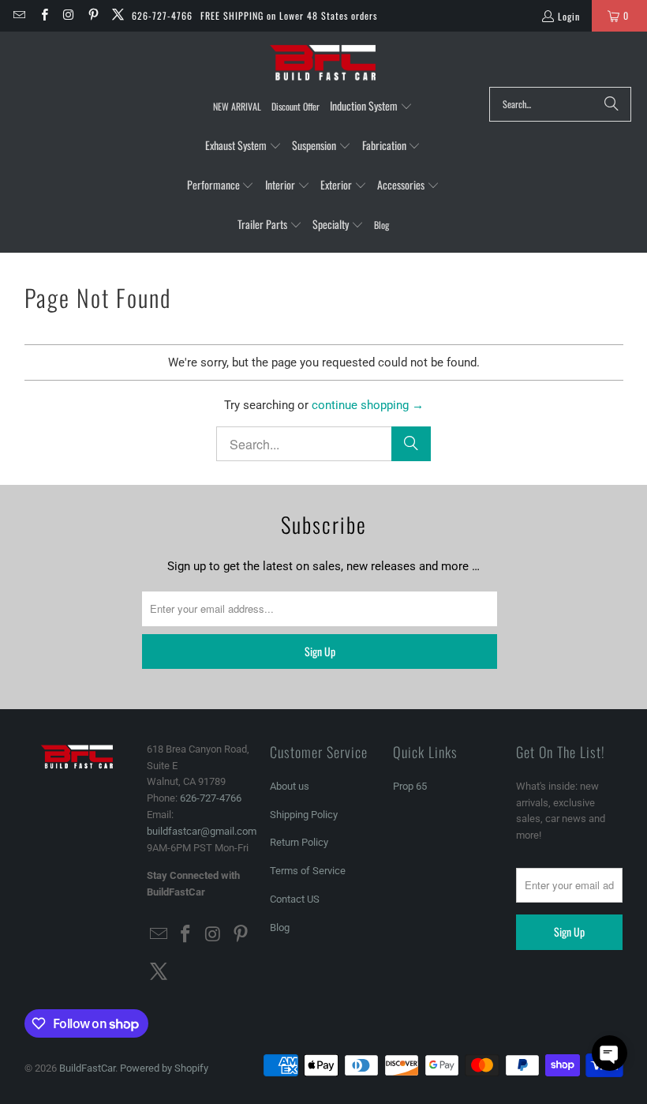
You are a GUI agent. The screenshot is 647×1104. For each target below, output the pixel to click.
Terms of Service (308, 871)
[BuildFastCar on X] (117, 15)
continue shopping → (368, 405)
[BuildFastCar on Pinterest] (92, 15)
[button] (371, 106)
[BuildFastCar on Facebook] (43, 15)
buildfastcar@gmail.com (201, 831)
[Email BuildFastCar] (18, 15)
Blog (280, 927)
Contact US (295, 899)
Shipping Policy (304, 814)
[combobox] (560, 104)
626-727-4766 (162, 15)
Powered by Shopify (164, 1068)
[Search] (611, 104)
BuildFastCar (87, 1068)
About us (289, 786)
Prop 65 (410, 786)
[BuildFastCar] (323, 63)
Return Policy (299, 842)
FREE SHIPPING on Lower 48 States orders (288, 15)
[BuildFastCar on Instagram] (68, 15)
